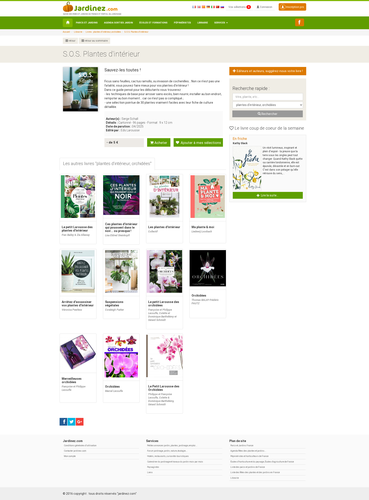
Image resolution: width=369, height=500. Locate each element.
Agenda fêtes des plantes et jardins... (248, 451)
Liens (150, 472)
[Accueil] (68, 23)
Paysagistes (153, 467)
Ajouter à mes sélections (200, 143)
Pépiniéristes (182, 22)
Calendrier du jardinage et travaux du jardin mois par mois (175, 462)
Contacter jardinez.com (75, 451)
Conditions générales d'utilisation (80, 445)
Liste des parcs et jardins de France (247, 467)
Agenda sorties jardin (118, 22)
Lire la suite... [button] (269, 195)
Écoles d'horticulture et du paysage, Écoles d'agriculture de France (262, 462)
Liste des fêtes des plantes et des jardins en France (255, 472)
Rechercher (269, 114)
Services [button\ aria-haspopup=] (220, 22)
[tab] (107, 164)
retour (71, 40)
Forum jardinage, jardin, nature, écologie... (167, 451)
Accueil (66, 32)
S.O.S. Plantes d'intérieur (136, 32)
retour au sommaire (96, 40)
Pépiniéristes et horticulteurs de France (249, 456)
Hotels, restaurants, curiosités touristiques (168, 456)
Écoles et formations (153, 22)
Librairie (202, 22)
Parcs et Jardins (87, 22)
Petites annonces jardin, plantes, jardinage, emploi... (172, 445)
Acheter (160, 143)
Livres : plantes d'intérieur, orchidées (103, 32)
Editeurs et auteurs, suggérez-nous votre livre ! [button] (269, 71)
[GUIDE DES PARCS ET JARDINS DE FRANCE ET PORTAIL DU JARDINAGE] (92, 6)
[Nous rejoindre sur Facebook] (299, 22)
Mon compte (70, 456)
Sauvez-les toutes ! (122, 69)
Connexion (265, 7)
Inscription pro (295, 7)
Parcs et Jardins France (241, 445)
